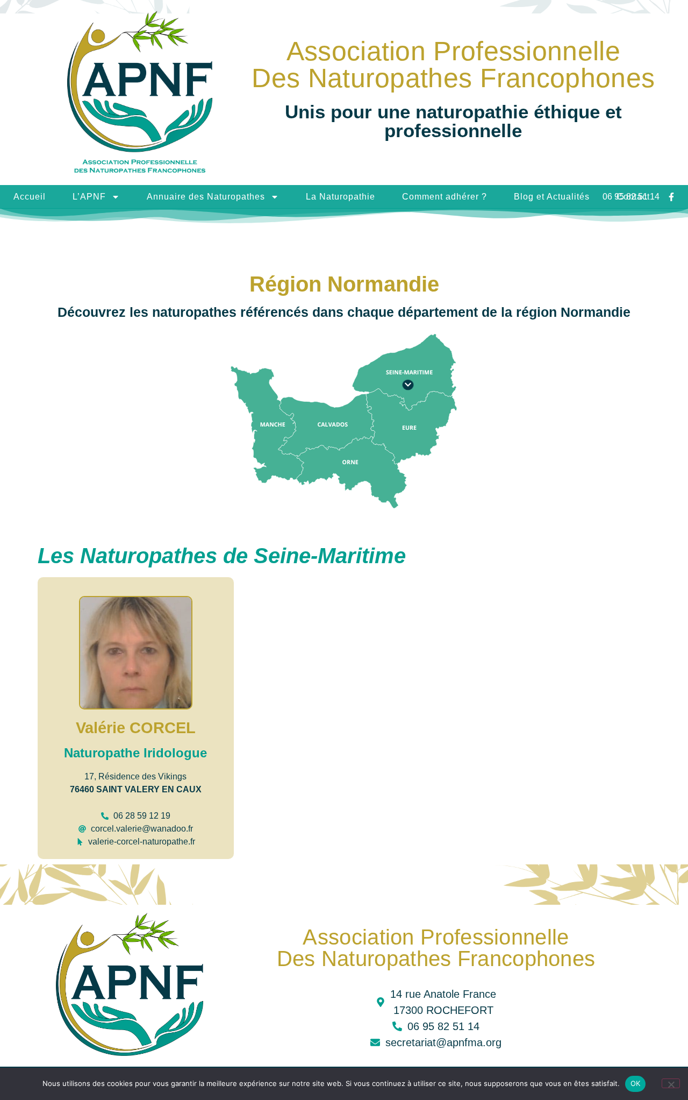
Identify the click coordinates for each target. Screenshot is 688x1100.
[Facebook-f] (671, 196)
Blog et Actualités (552, 196)
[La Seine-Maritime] (408, 385)
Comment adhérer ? (444, 196)
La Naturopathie (340, 196)
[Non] (671, 1083)
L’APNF (89, 196)
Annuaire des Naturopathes (206, 196)
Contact (633, 196)
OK (635, 1083)
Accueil (29, 196)
